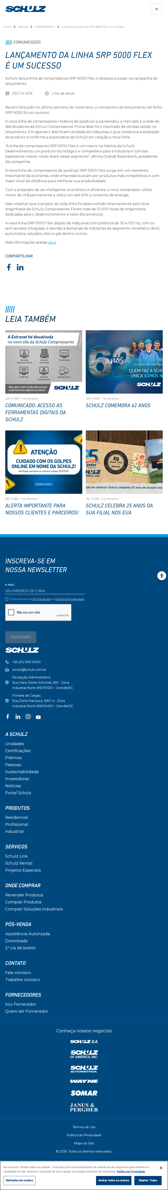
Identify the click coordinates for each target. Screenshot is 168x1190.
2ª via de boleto (20, 948)
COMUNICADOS (45, 26)
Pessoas (13, 764)
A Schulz (16, 734)
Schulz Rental (18, 863)
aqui (52, 242)
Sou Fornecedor (20, 1004)
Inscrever (21, 638)
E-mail (10, 585)
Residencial (16, 817)
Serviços (16, 846)
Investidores (17, 778)
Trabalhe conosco (22, 979)
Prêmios (13, 757)
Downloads (16, 940)
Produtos (17, 808)
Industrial (14, 831)
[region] (84, 1175)
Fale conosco (18, 972)
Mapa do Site (84, 1143)
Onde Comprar (22, 885)
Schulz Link (16, 856)
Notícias (23, 26)
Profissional (16, 824)
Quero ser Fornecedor (26, 1011)
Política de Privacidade (69, 599)
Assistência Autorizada (27, 933)
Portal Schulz (18, 792)
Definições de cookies (19, 1180)
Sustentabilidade (22, 771)
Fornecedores (23, 995)
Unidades (14, 743)
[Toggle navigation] (157, 9)
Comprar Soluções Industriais (34, 909)
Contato (15, 963)
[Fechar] (161, 1168)
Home (7, 26)
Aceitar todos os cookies (113, 1180)
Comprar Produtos (23, 902)
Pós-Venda (18, 924)
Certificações (18, 750)
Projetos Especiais (23, 870)
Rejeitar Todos (148, 1180)
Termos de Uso (41, 599)
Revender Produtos (24, 895)
